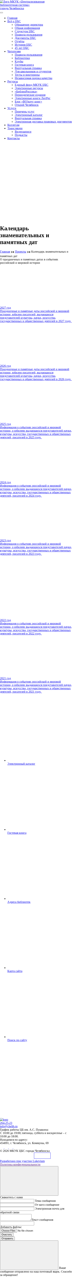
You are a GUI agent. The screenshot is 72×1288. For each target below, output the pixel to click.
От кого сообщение (47, 1204)
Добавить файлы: (11, 1227)
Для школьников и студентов (33, 71)
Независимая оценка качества (33, 78)
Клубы (19, 61)
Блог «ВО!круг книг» (28, 101)
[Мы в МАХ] (11, 1147)
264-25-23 (6, 1123)
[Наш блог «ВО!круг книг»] (15, 1147)
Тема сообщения (45, 1200)
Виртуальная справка (28, 68)
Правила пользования (28, 34)
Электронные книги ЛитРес (32, 98)
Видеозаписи (23, 131)
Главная (12, 18)
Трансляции (15, 128)
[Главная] (4, 1119)
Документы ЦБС (25, 38)
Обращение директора (29, 24)
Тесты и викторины (27, 74)
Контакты (13, 138)
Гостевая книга (24, 64)
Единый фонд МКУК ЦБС (31, 84)
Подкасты (21, 135)
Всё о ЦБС (14, 21)
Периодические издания (30, 94)
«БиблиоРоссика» (26, 91)
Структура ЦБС (25, 31)
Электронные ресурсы (29, 88)
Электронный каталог (29, 114)
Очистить (6, 1234)
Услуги (11, 108)
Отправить (7, 1238)
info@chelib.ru (9, 1126)
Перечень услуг (25, 111)
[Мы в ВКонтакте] (2, 1147)
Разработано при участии (22, 1161)
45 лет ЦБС (22, 48)
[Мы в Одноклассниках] (6, 1147)
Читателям (14, 51)
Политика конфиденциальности (20, 1164)
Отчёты (19, 41)
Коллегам (13, 124)
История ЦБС (23, 44)
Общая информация (27, 28)
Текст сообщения (42, 1219)
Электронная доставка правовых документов (43, 121)
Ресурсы (12, 81)
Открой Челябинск (27, 104)
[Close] (29, 1181)
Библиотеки (22, 58)
